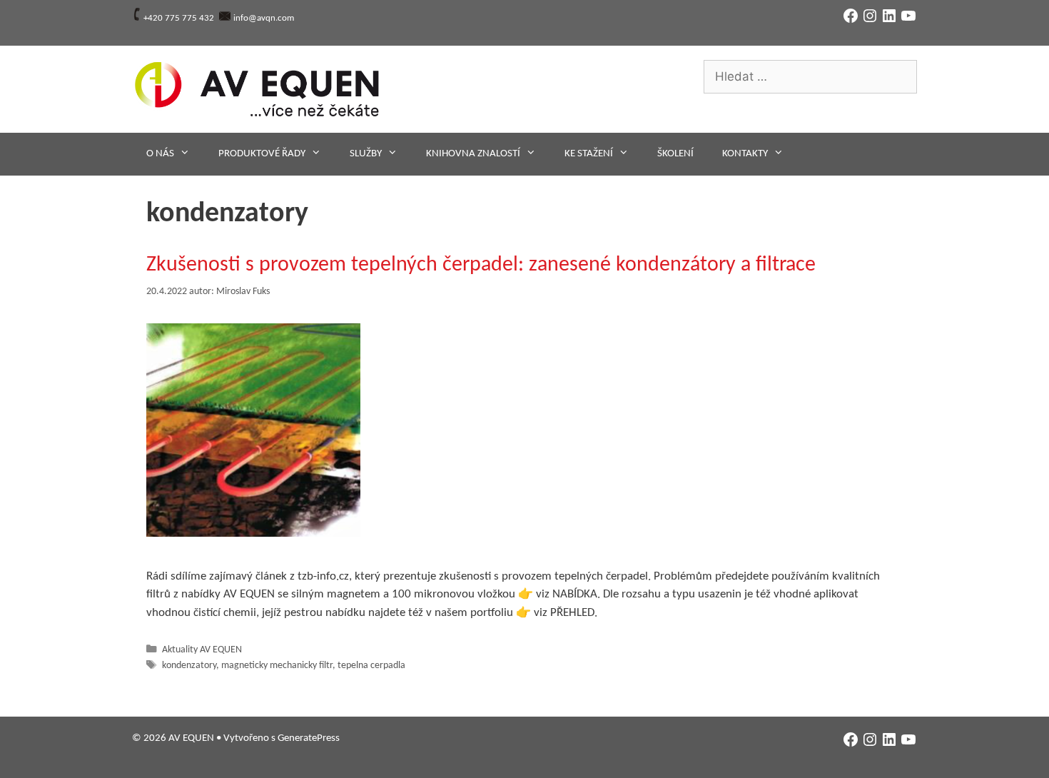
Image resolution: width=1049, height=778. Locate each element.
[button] (253, 430)
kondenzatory (189, 665)
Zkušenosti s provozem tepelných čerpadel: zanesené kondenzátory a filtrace (481, 265)
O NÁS (160, 153)
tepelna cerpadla (371, 665)
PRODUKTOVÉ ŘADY (261, 153)
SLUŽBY (366, 153)
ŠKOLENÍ (675, 153)
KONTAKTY (745, 153)
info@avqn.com (263, 18)
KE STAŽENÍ (588, 153)
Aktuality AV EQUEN (202, 650)
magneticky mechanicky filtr (277, 665)
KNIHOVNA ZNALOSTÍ (473, 153)
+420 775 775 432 (178, 18)
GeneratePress (309, 738)
